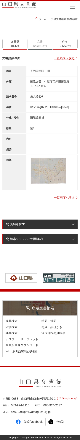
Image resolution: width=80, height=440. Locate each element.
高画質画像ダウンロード (22, 345)
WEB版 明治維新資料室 (21, 351)
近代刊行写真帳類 (53, 333)
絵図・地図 (48, 321)
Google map (68, 398)
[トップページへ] (19, 6)
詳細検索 (11, 333)
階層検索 (11, 327)
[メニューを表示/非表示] (73, 6)
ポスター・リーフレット (22, 339)
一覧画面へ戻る (64, 58)
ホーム (42, 19)
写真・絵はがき (51, 327)
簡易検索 (11, 321)
